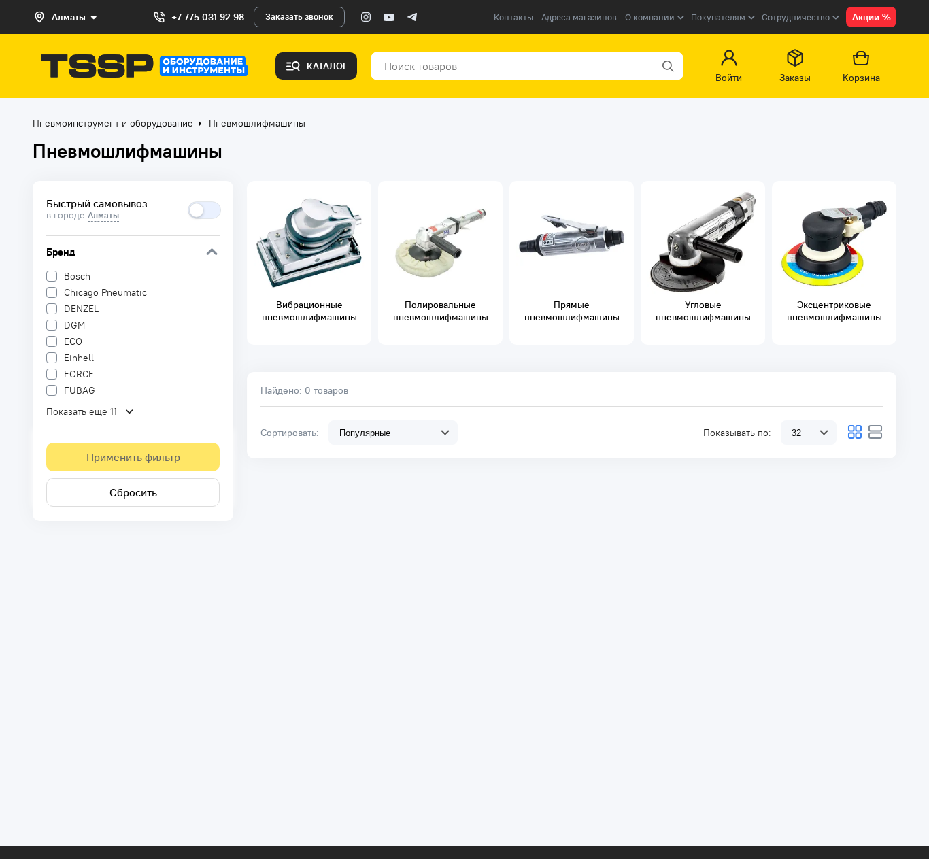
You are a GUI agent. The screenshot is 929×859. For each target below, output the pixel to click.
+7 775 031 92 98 (207, 17)
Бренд (60, 252)
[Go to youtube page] (389, 17)
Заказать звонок (299, 16)
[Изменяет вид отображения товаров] (854, 431)
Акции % (871, 17)
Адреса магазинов (579, 17)
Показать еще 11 (81, 411)
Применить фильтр (133, 457)
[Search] (667, 66)
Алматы (103, 215)
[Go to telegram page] (412, 17)
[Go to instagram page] (365, 17)
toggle (204, 210)
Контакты (513, 17)
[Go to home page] (144, 66)
